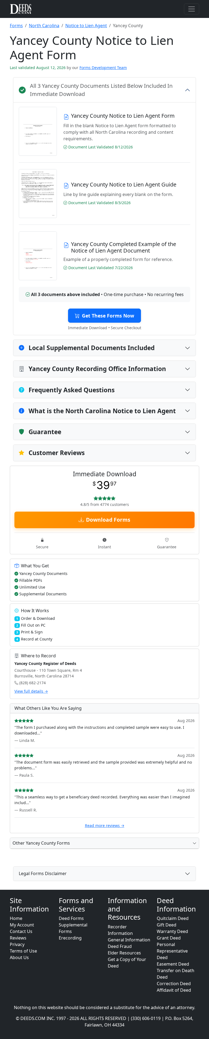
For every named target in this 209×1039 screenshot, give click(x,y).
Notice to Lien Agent (86, 26)
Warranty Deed (172, 931)
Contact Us (21, 931)
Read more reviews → (104, 825)
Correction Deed (174, 984)
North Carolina (44, 26)
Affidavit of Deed (174, 990)
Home (16, 918)
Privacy (17, 944)
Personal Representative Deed (172, 950)
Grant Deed (169, 938)
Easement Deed (173, 964)
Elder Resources (124, 953)
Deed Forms (71, 918)
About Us (19, 957)
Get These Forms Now (108, 315)
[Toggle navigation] (191, 9)
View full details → (31, 691)
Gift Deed (166, 925)
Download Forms (108, 519)
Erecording (70, 938)
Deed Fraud (120, 946)
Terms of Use (23, 951)
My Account (22, 925)
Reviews (18, 938)
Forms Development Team (103, 67)
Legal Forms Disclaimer (43, 873)
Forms (16, 26)
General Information (129, 940)
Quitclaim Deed (173, 918)
